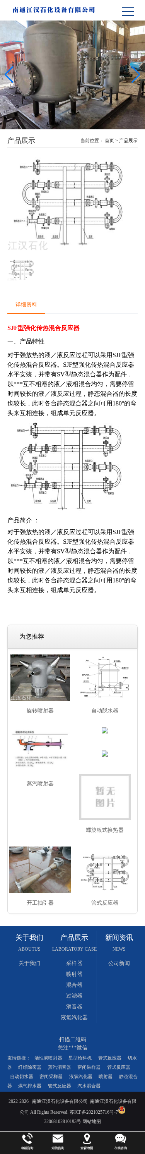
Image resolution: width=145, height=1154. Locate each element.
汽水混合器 (89, 1086)
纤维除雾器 (29, 1067)
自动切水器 (21, 1076)
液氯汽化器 (74, 1017)
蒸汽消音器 (59, 1067)
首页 (109, 140)
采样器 (74, 963)
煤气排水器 (29, 1086)
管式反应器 (109, 1058)
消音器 (74, 1007)
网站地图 (91, 1121)
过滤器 (74, 996)
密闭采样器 (89, 1067)
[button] (136, 74)
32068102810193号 (62, 1121)
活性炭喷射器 (48, 1058)
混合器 (74, 985)
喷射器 (74, 974)
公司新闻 (119, 963)
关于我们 (29, 963)
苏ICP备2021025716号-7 (93, 1112)
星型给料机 (80, 1058)
